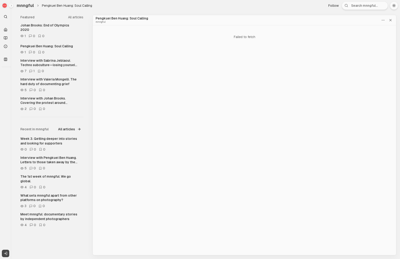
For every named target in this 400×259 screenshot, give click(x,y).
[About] (5, 46)
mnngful (25, 5)
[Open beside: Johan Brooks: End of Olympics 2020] (81, 25)
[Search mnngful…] (5, 16)
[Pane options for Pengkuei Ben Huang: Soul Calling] (383, 20)
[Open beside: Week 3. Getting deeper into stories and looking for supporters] (81, 139)
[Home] (5, 29)
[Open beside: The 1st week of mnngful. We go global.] (81, 176)
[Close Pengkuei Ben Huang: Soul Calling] (390, 20)
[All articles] (5, 38)
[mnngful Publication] (5, 5)
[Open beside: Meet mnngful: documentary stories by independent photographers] (81, 214)
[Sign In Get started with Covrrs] (5, 253)
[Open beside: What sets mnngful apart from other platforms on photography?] (81, 195)
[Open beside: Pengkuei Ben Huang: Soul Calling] (81, 46)
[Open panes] (5, 59)
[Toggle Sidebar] (11, 129)
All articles (75, 17)
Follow (333, 5)
